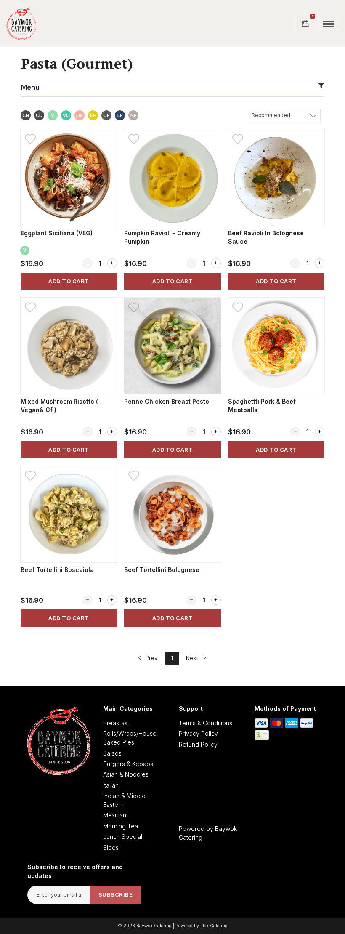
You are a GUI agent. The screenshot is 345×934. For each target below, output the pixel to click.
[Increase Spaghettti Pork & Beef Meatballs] (319, 431)
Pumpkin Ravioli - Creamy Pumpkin (162, 237)
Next (193, 658)
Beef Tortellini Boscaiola (57, 569)
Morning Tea (120, 826)
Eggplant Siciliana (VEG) (57, 233)
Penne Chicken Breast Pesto (166, 401)
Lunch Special (122, 836)
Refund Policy (198, 744)
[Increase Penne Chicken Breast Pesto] (216, 431)
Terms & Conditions (205, 722)
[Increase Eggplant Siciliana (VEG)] (112, 263)
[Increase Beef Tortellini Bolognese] (216, 600)
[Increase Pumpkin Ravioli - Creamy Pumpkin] (216, 263)
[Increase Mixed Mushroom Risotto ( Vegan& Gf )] (112, 431)
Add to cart (68, 281)
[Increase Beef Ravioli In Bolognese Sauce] (319, 263)
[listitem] (69, 209)
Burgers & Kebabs (128, 763)
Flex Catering (214, 926)
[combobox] (284, 115)
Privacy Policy (198, 733)
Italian (111, 785)
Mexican (114, 815)
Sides (111, 847)
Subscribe (115, 894)
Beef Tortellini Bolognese (161, 569)
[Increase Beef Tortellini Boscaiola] (112, 600)
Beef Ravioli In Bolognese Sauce (266, 237)
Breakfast (116, 722)
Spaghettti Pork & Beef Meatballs (262, 405)
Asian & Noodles (126, 774)
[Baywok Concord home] (21, 23)
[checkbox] (25, 116)
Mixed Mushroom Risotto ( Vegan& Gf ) (59, 405)
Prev (150, 658)
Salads (112, 753)
